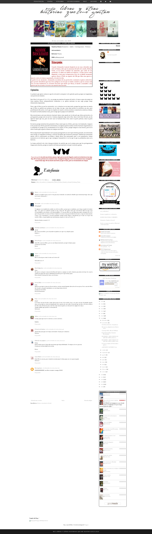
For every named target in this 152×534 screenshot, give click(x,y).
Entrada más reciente (36, 400)
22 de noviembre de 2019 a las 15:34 (50, 203)
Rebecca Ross (107, 450)
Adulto (37, 182)
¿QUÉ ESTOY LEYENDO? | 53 (109, 347)
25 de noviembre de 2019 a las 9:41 (51, 357)
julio (103, 357)
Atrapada (105, 409)
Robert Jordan (107, 496)
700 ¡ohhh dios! (104, 211)
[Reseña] (39, 37)
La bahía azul (106, 394)
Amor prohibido (107, 422)
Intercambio (60, 1)
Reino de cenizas (107, 455)
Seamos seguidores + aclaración (108, 214)
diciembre (104, 320)
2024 (102, 306)
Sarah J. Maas (107, 401)
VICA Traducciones (105, 249)
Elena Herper (38, 240)
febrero (104, 369)
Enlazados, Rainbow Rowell (107, 220)
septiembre (105, 352)
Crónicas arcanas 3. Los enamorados (109, 436)
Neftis (36, 316)
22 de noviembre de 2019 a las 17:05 (51, 240)
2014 (102, 384)
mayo (103, 362)
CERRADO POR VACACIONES (108, 237)
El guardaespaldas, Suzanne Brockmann (109, 333)
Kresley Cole (107, 438)
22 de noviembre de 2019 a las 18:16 (47, 253)
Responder (38, 198)
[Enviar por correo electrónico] (53, 180)
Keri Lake (106, 489)
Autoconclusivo (42, 182)
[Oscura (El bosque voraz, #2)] (102, 492)
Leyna (36, 253)
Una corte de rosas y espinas (110, 400)
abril (103, 364)
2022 (102, 311)
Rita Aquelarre (38, 368)
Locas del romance (105, 236)
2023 (102, 309)
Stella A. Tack (107, 476)
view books (117, 287)
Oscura (105, 488)
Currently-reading (113, 392)
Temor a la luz (107, 475)
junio (103, 360)
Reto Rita (47, 99)
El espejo (105, 482)
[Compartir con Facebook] (58, 180)
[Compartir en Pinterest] (60, 180)
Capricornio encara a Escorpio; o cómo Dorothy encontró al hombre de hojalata (109, 252)
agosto (104, 355)
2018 (102, 375)
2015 (102, 382)
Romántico (65, 182)
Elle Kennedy (107, 424)
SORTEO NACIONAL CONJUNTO (108, 217)
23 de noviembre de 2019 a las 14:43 (54, 329)
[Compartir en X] (56, 180)
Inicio (63, 400)
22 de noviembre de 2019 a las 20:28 (47, 299)
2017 (102, 377)
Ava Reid (106, 443)
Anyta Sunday (107, 471)
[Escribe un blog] (55, 180)
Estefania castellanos (40, 228)
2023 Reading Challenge (109, 278)
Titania (78, 182)
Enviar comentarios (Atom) (44, 403)
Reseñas (50, 1)
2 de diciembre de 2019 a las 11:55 (51, 368)
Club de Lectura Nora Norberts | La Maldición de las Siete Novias (109, 242)
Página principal (39, 1)
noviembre (105, 323)
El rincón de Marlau (40, 329)
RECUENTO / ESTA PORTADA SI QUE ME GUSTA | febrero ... (110, 337)
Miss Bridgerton (39, 268)
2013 (102, 387)
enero (104, 372)
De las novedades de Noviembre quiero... (110, 344)
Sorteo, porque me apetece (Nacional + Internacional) (109, 224)
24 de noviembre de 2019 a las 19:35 (55, 340)
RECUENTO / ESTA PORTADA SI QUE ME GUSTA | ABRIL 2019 (110, 340)
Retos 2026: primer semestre (108, 233)
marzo (104, 367)
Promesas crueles (108, 449)
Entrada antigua (88, 400)
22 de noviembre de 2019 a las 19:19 (53, 268)
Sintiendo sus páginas (40, 340)
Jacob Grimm (107, 419)
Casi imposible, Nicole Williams (110, 330)
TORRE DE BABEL (105, 232)
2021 (102, 313)
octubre (104, 350)
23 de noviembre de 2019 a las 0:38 (47, 316)
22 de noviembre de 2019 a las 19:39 (51, 282)
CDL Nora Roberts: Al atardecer (110, 325)
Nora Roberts (107, 395)
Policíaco (56, 182)
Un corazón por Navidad (109, 462)
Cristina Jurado (107, 430)
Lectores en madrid (73, 1)
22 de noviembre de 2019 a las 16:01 (55, 228)
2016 (102, 379)
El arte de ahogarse (108, 442)
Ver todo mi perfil (112, 55)
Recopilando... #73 (105, 246)
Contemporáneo (50, 182)
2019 (102, 318)
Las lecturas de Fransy (106, 245)
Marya (36, 192)
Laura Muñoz (38, 357)
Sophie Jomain (107, 463)
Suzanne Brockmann (72, 182)
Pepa (36, 299)
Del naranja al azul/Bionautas (110, 429)
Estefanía (107, 281)
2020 (102, 316)
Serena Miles (38, 282)
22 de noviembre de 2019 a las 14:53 (48, 192)
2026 (102, 301)
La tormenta (106, 495)
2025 (102, 304)
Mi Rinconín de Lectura (107, 240)
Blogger (86, 525)
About (85, 1)
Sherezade (37, 203)
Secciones (93, 1)
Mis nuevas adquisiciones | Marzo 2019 (110, 327)
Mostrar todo (117, 255)
